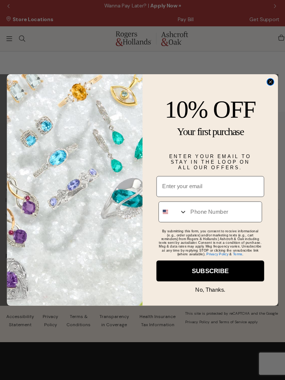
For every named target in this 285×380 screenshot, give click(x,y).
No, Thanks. (210, 290)
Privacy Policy (217, 254)
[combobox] (173, 212)
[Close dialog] (270, 82)
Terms (237, 254)
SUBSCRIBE (210, 271)
